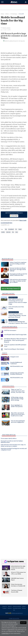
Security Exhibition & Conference (16, 363)
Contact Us (4, 606)
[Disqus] (14, 473)
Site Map (24, 608)
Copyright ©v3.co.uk (5, 224)
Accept (23, 622)
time (17, 232)
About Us (10, 606)
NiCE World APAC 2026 (16, 366)
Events (4, 353)
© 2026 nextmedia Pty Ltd (17, 613)
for (16, 229)
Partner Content (8, 293)
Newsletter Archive (17, 608)
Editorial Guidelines (17, 606)
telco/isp (8, 232)
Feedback (4, 608)
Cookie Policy (5, 633)
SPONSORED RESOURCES (9, 326)
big (6, 229)
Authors (24, 606)
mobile (3, 232)
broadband (11, 229)
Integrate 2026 (14, 357)
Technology (14, 14)
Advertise (10, 608)
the (13, 232)
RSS (14, 610)
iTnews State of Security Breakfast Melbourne (17, 373)
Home (2, 14)
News (7, 14)
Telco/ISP (21, 14)
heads (20, 229)
